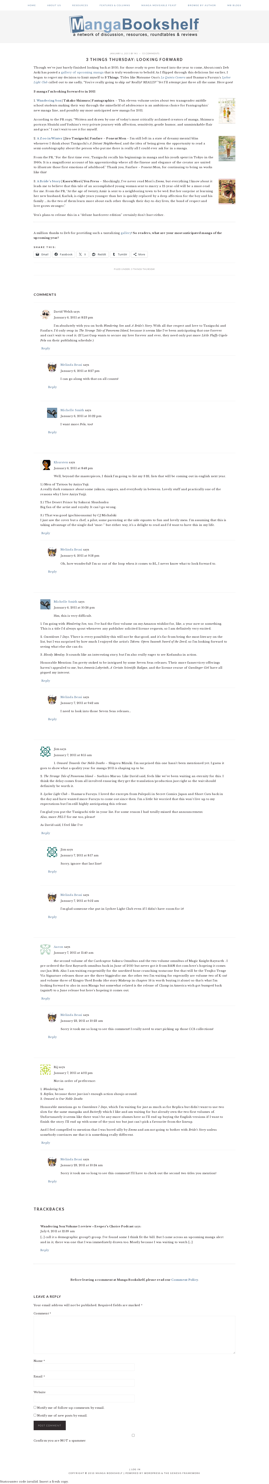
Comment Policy (184, 1280)
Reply (45, 348)
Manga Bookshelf (134, 25)
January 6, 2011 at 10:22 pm (81, 416)
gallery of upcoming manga (82, 72)
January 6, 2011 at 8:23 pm (73, 317)
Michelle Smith (72, 410)
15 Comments (151, 53)
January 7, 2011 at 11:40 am (73, 953)
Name (39, 1361)
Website (40, 1392)
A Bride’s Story (49, 181)
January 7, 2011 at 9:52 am (80, 901)
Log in (136, 1469)
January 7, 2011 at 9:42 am (80, 703)
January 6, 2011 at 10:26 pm (74, 607)
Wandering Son (49, 100)
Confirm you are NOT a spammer (60, 1440)
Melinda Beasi (71, 365)
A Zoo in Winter (50, 138)
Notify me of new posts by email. (62, 1415)
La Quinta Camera (173, 77)
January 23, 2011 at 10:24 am (82, 1165)
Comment (42, 1313)
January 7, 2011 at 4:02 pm (73, 1073)
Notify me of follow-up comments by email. (70, 1408)
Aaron (58, 947)
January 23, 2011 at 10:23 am (82, 1021)
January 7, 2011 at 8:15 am (73, 755)
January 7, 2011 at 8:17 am (80, 855)
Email (39, 1376)
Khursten (61, 462)
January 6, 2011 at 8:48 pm (73, 468)
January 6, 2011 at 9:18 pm (80, 555)
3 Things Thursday (143, 269)
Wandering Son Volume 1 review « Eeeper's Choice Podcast (86, 1226)
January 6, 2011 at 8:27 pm (80, 371)
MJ (136, 53)
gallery (126, 233)
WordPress (152, 1473)
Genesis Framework (185, 1473)
